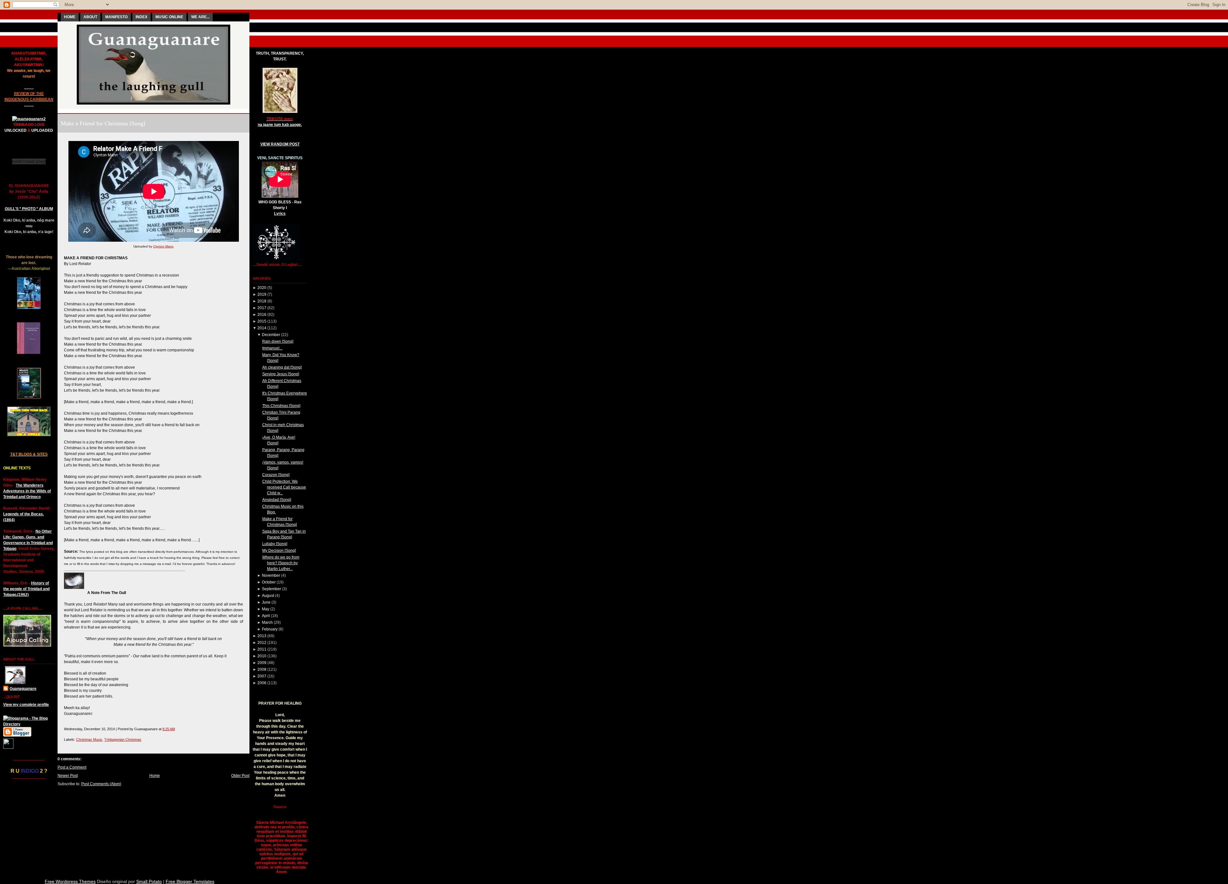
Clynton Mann (163, 246)
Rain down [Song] (277, 341)
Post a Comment (72, 767)
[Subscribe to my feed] (8, 747)
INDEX (141, 17)
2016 (261, 314)
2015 (261, 321)
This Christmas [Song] (281, 405)
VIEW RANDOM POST (280, 144)
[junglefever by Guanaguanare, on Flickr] (29, 435)
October (269, 582)
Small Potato (149, 881)
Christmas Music (89, 739)
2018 (261, 301)
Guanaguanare (23, 688)
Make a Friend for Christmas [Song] (103, 123)
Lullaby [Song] (274, 544)
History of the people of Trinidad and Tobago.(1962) (26, 589)
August (268, 595)
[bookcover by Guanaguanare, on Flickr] (29, 308)
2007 (261, 676)
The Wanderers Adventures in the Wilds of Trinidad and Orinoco (27, 491)
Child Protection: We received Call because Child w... (284, 487)
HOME (69, 17)
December (271, 334)
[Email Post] (176, 729)
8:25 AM (168, 729)
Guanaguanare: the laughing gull (153, 111)
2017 (261, 308)
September (271, 589)
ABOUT (90, 17)
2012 (261, 642)
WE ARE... (200, 17)
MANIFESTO (116, 17)
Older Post (240, 775)
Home (154, 775)
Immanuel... (272, 348)
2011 (261, 649)
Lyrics (280, 213)
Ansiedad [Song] (276, 499)
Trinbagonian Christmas (122, 739)
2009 (261, 663)
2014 (261, 328)
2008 (261, 669)
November (271, 575)
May (265, 609)
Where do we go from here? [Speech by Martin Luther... (280, 563)
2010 (261, 656)
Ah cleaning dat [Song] (282, 367)
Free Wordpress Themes (70, 881)
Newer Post (68, 775)
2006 (261, 683)
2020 (261, 288)
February (270, 629)
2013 (261, 636)
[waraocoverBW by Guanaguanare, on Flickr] (29, 398)
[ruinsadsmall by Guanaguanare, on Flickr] (29, 353)
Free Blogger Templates (190, 881)
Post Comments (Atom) (101, 784)
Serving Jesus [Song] (280, 374)
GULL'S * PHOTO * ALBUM (29, 209)
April (266, 616)
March (267, 622)
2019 (261, 294)
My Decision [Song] (279, 550)
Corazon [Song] (275, 475)
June (266, 602)
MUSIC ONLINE (169, 17)
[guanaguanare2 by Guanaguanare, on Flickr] (29, 119)
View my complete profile (26, 704)
